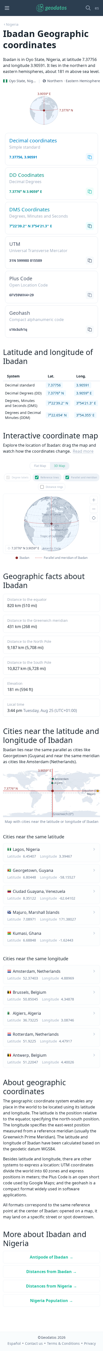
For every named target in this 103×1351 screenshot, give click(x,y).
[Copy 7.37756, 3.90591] (90, 157)
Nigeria (12, 24)
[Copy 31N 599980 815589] (90, 261)
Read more (83, 451)
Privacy (90, 1343)
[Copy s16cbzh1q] (90, 330)
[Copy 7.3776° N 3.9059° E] (90, 192)
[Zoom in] (94, 500)
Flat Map (40, 466)
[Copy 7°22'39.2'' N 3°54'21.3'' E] (90, 226)
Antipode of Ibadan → (51, 1257)
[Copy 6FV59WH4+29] (90, 295)
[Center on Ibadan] (94, 518)
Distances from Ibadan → (51, 1271)
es (97, 8)
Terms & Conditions (63, 1343)
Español (14, 1343)
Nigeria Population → (51, 1300)
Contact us (34, 1343)
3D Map (59, 466)
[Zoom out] (94, 509)
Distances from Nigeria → (51, 1286)
